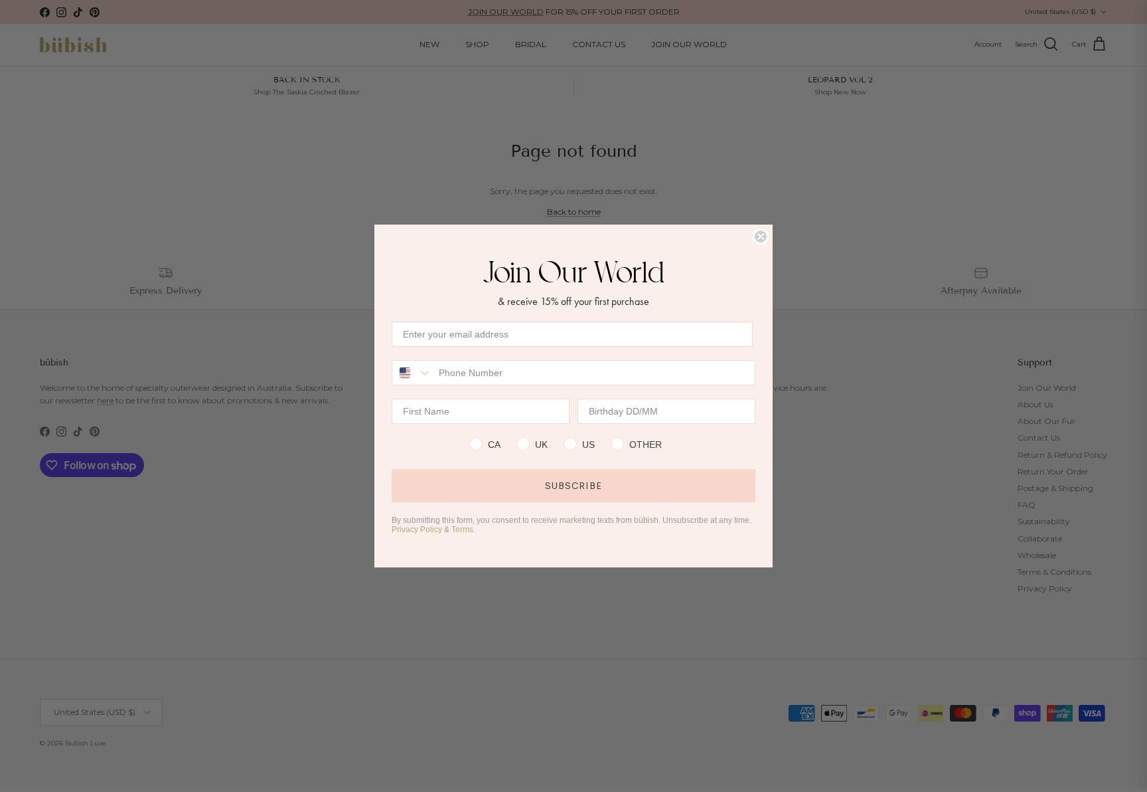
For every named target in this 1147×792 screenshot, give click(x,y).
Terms (462, 529)
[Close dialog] (760, 236)
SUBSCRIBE (573, 486)
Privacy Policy (417, 529)
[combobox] (412, 373)
